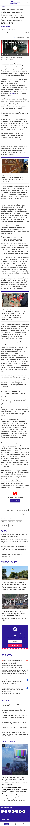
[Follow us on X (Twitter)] (5, 811)
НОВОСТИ (6, 700)
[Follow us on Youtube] (9, 811)
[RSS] (20, 811)
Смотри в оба (8, 741)
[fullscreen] (27, 54)
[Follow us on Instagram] (13, 811)
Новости (4, 7)
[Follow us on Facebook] (2, 811)
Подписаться (15, 500)
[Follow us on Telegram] (16, 811)
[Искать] (23, 824)
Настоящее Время (5, 26)
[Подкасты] (23, 811)
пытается (12, 93)
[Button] (9, 33)
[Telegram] (15, 824)
